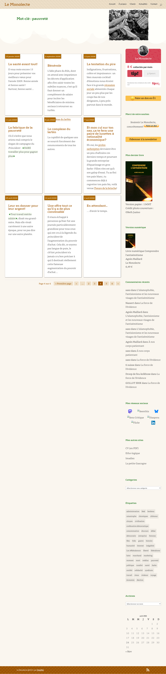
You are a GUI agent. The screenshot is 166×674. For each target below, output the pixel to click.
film (128, 541)
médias (146, 560)
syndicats (149, 570)
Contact (154, 4)
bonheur (151, 511)
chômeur (154, 516)
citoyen (130, 521)
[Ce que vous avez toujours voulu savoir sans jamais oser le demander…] (153, 423)
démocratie (131, 536)
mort (138, 560)
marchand (137, 555)
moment (130, 560)
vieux (136, 575)
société (129, 570)
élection (140, 580)
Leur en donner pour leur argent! (23, 207)
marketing (148, 555)
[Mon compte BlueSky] (156, 412)
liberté (146, 550)
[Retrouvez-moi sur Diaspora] (153, 417)
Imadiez (130, 458)
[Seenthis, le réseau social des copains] (143, 411)
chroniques (143, 516)
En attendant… (97, 205)
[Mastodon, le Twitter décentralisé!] (130, 412)
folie (134, 541)
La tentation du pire (101, 64)
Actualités (143, 4)
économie (130, 580)
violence (144, 575)
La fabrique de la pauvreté (20, 129)
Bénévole (54, 65)
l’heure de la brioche (105, 188)
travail (129, 575)
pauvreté (154, 560)
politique (130, 565)
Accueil (112, 4)
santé (147, 565)
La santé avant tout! (22, 64)
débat (153, 531)
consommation (133, 531)
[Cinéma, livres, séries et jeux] (135, 417)
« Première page (63, 283)
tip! (134, 73)
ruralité (139, 565)
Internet (140, 545)
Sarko (154, 565)
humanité (131, 545)
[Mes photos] (135, 422)
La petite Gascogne (136, 463)
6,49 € (129, 266)
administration (133, 511)
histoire (149, 541)
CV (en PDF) (132, 448)
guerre (141, 541)
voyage (153, 575)
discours (145, 531)
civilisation (139, 521)
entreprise (142, 536)
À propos (123, 4)
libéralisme (155, 550)
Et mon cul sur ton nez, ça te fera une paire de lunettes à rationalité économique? (100, 133)
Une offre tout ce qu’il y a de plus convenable (60, 208)
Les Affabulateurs (134, 550)
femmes (152, 536)
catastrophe (131, 516)
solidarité (139, 570)
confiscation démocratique (137, 526)
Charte (132, 4)
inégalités (150, 545)
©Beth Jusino (133, 212)
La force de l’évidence (149, 359)
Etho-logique (133, 453)
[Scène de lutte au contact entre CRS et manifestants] (128, 40)
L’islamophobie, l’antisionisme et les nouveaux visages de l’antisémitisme (142, 293)
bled (143, 511)
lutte (128, 555)
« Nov (129, 651)
